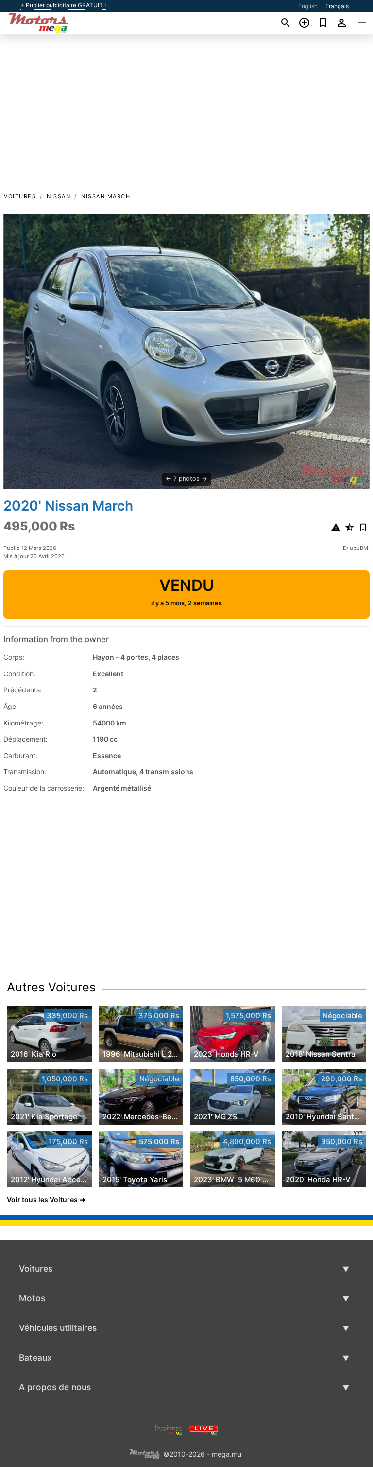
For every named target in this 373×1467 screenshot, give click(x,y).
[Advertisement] (186, 118)
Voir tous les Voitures (42, 1199)
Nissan (58, 196)
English (308, 6)
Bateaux (35, 1357)
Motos (32, 1298)
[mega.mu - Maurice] (144, 1453)
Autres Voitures (51, 987)
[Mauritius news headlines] (203, 1429)
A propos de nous (55, 1387)
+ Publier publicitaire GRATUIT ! (63, 5)
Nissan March (105, 196)
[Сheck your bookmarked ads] (323, 23)
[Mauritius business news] (169, 1429)
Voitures (20, 196)
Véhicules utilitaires (58, 1328)
